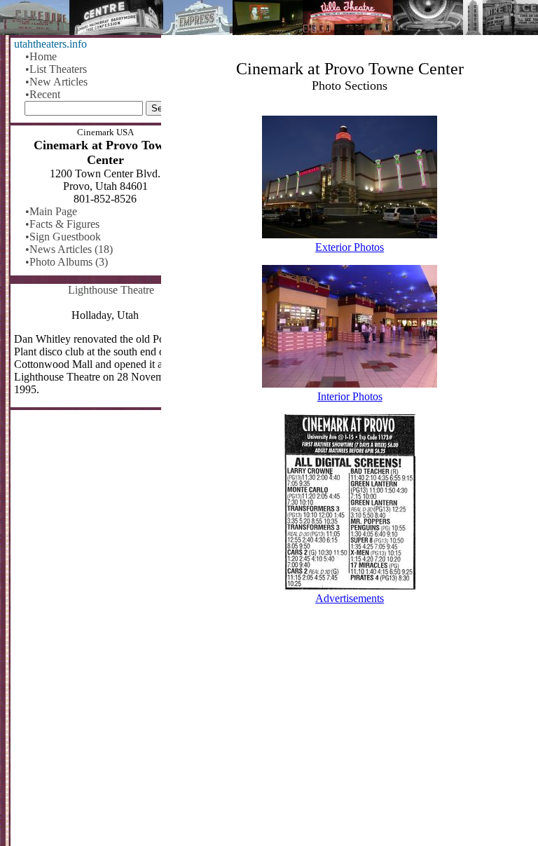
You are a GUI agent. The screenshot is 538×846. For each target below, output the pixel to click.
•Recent (42, 94)
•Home (41, 56)
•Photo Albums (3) (66, 262)
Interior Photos (349, 396)
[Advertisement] (349, 737)
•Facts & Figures (62, 224)
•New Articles (56, 82)
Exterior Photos (349, 247)
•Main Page (51, 211)
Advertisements (349, 598)
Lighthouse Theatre (111, 290)
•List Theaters (56, 69)
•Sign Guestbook (63, 237)
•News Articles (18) (69, 249)
